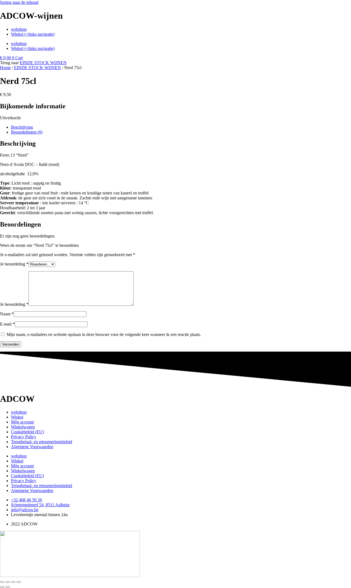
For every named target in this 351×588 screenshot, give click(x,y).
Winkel (17, 417)
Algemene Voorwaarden (32, 446)
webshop (19, 29)
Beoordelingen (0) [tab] (27, 132)
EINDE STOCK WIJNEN (43, 62)
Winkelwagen (23, 427)
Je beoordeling (14, 264)
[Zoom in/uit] (2, 582)
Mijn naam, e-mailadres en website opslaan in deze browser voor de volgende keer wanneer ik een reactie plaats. (104, 334)
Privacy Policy (23, 436)
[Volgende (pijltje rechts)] (7, 587)
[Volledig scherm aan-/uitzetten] (7, 582)
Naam (7, 314)
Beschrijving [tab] (22, 127)
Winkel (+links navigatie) (33, 34)
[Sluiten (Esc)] (18, 582)
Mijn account (22, 422)
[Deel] (13, 582)
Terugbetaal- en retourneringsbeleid (41, 441)
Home (5, 67)
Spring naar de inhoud (19, 2)
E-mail (7, 324)
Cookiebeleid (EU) (27, 431)
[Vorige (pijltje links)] (2, 587)
